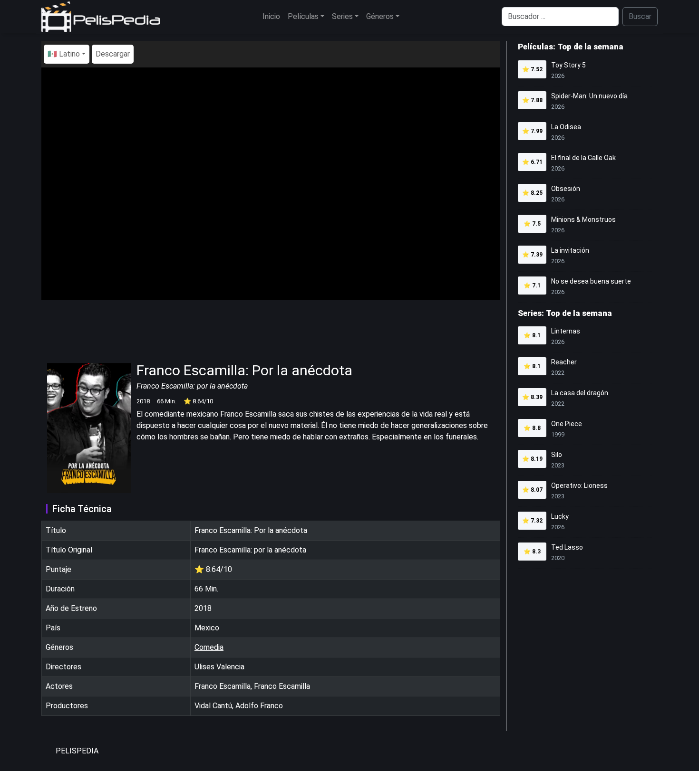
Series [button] (342, 16)
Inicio (271, 16)
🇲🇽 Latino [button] (64, 53)
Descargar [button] (113, 53)
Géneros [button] (380, 16)
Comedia (208, 647)
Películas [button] (303, 16)
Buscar (640, 16)
